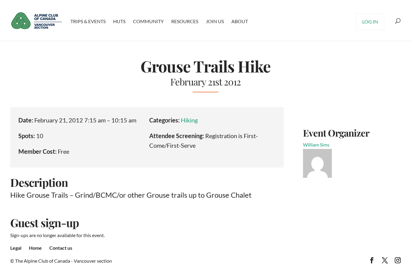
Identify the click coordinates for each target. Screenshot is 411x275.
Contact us (60, 248)
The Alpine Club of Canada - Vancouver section (63, 261)
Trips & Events (88, 21)
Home (35, 248)
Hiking (189, 120)
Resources (184, 21)
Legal (15, 248)
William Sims (316, 144)
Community (148, 21)
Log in (370, 21)
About (239, 21)
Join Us (215, 21)
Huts (119, 21)
